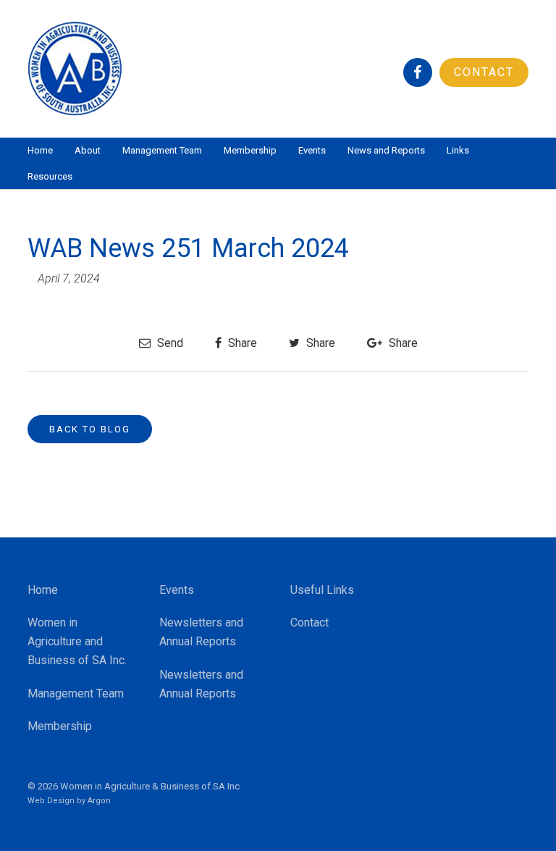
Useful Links (322, 590)
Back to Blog (89, 429)
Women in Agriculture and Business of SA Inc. (77, 641)
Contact (484, 72)
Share (241, 343)
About (88, 150)
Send (168, 343)
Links (458, 150)
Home (40, 150)
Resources (50, 176)
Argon (99, 800)
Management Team (162, 150)
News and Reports (386, 150)
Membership (250, 150)
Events (312, 150)
